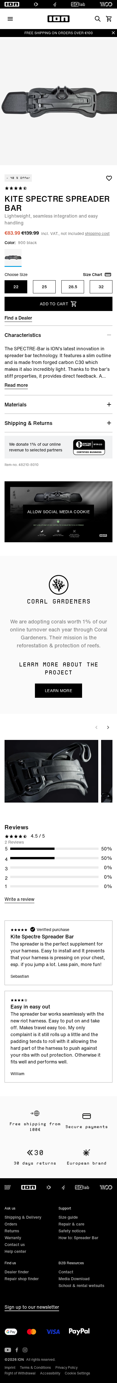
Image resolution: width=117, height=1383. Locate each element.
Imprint (10, 1367)
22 (15, 287)
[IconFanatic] (54, 4)
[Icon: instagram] (25, 1350)
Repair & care (71, 1224)
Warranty (13, 1238)
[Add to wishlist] (109, 178)
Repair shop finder (22, 1279)
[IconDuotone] (36, 4)
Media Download (73, 1279)
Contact (65, 1272)
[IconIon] (12, 4)
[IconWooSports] (106, 4)
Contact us (15, 1244)
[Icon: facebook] (17, 1350)
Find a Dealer (18, 317)
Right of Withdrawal (20, 1373)
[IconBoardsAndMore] (8, 1187)
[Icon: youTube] (8, 1350)
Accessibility (50, 1373)
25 (44, 287)
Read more (16, 385)
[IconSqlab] (78, 4)
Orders (11, 1224)
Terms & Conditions (35, 1367)
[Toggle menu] (10, 18)
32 (101, 287)
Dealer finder (17, 1272)
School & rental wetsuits (81, 1285)
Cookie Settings (77, 1373)
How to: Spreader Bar (78, 1238)
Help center (15, 1251)
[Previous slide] (96, 727)
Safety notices (71, 1231)
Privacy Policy (66, 1367)
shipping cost (97, 233)
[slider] (33, 536)
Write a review (19, 899)
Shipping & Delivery (23, 1217)
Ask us (10, 1208)
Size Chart (92, 274)
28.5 (72, 287)
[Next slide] (107, 727)
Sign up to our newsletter (32, 1307)
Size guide (68, 1217)
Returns (12, 1231)
